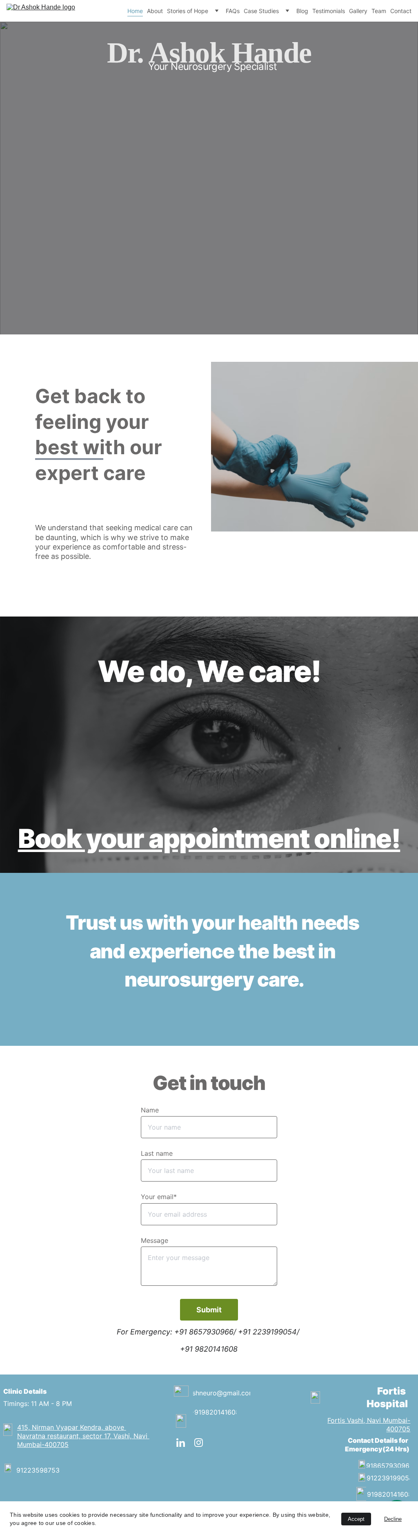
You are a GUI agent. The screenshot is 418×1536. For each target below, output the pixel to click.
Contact (400, 10)
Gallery (358, 10)
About (155, 10)
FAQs (233, 10)
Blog (302, 10)
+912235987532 (38, 1470)
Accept (356, 1519)
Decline (393, 1519)
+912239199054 (387, 1478)
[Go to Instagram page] (198, 1442)
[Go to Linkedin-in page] (184, 1442)
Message (154, 1240)
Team (378, 10)
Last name (157, 1153)
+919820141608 (214, 1412)
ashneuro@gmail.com (221, 1393)
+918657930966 (387, 1466)
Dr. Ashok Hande (209, 52)
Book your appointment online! (209, 838)
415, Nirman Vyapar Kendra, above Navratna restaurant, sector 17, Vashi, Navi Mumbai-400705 (83, 1436)
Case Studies (261, 10)
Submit (209, 1309)
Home (135, 10)
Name (150, 1110)
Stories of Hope (187, 10)
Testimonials (328, 10)
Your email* (159, 1197)
